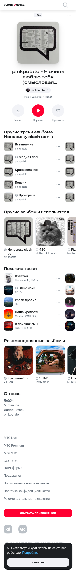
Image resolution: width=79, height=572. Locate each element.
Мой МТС (10, 453)
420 (42, 250)
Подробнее (30, 552)
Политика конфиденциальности (27, 491)
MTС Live (10, 438)
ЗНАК (43, 378)
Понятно (38, 562)
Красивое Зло (18, 378)
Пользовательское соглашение (26, 483)
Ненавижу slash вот (20, 251)
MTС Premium (14, 445)
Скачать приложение (38, 513)
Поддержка (12, 475)
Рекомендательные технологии (27, 498)
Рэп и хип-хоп (33, 97)
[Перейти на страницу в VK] (22, 529)
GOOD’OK (11, 461)
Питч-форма (13, 468)
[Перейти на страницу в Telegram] (8, 529)
